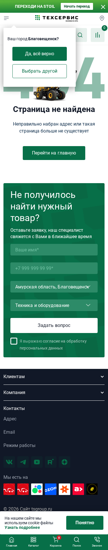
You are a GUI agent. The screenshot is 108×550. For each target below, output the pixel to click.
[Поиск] (80, 35)
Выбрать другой (39, 71)
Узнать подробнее (22, 527)
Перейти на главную (54, 153)
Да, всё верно (39, 53)
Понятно (84, 522)
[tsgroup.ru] (56, 18)
